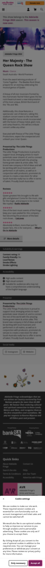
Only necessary (18, 563)
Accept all (35, 563)
